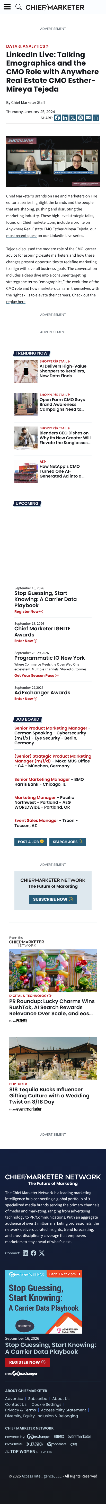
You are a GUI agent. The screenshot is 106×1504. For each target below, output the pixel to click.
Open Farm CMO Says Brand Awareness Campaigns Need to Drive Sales (62, 407)
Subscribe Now (50, 899)
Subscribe (37, 1398)
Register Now (26, 611)
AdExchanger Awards (42, 692)
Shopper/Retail (53, 361)
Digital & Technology (29, 995)
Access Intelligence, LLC (42, 1476)
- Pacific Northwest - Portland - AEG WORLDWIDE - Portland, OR (44, 802)
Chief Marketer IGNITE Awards (42, 631)
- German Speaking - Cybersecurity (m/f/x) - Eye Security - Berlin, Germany (52, 735)
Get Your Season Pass (34, 675)
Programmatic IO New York (49, 657)
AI (41, 461)
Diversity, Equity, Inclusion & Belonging (41, 1416)
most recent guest (21, 236)
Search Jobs (65, 841)
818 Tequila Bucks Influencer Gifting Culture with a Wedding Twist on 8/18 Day (49, 1095)
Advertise (14, 1398)
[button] (7, 7)
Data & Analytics (25, 46)
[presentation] (26, 370)
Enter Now (24, 640)
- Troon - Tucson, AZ (46, 823)
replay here (15, 302)
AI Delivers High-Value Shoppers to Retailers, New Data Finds (63, 371)
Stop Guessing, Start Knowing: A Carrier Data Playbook (45, 599)
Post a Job (29, 841)
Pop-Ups (16, 1084)
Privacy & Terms (20, 1410)
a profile (77, 222)
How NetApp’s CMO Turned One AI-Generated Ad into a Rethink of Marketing (61, 473)
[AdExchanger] (25, 1373)
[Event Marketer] (29, 1110)
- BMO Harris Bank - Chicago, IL (49, 781)
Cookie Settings (46, 1404)
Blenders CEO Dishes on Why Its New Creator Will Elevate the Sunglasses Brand (65, 440)
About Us (60, 1398)
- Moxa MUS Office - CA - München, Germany (52, 761)
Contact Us (15, 1404)
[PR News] (21, 1021)
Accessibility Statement (63, 1410)
